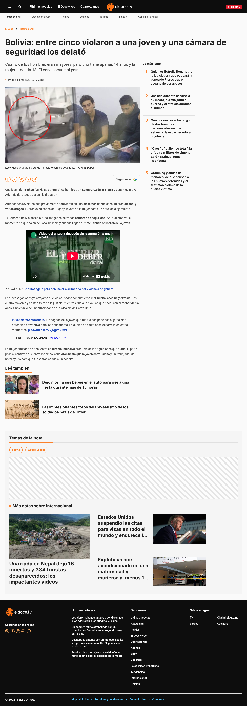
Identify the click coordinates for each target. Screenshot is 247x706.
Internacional (27, 29)
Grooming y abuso (41, 16)
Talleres (104, 16)
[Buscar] (20, 6)
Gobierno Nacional (148, 16)
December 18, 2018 (59, 338)
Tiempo (65, 16)
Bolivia (16, 449)
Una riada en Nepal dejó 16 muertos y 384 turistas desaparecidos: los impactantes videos (41, 573)
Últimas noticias (41, 6)
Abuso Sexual (36, 449)
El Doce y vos (66, 6)
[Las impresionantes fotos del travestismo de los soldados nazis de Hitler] (22, 409)
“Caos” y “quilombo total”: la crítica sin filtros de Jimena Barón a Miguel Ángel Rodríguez (171, 154)
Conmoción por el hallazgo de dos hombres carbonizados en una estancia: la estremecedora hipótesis (171, 128)
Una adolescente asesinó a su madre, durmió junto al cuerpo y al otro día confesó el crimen (171, 102)
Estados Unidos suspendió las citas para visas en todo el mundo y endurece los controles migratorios (124, 529)
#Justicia (18, 320)
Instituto (123, 16)
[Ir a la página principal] (119, 7)
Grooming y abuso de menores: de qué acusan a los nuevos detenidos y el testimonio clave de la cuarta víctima (170, 181)
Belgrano (84, 16)
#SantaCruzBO (35, 320)
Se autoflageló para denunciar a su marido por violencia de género (68, 289)
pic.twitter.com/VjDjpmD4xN (47, 330)
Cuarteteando (89, 6)
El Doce (9, 29)
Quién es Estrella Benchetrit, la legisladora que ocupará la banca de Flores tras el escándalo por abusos (171, 77)
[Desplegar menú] (7, 7)
